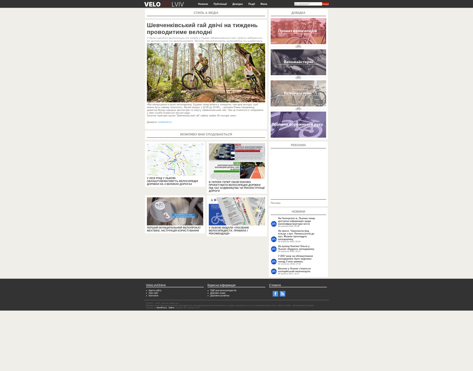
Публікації (220, 3)
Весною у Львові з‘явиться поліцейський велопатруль (294, 270)
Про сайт (153, 293)
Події (251, 3)
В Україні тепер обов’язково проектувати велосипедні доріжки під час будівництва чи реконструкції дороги (237, 186)
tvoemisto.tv (165, 122)
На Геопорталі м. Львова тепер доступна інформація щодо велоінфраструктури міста (296, 221)
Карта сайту (155, 290)
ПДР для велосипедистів (223, 290)
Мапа (264, 3)
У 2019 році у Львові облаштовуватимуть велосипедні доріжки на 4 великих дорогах (172, 181)
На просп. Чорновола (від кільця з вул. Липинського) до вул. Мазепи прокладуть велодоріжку (296, 235)
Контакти (153, 295)
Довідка (237, 3)
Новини (203, 3)
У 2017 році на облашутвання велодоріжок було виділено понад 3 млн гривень (295, 259)
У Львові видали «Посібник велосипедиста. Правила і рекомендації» (229, 230)
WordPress (162, 308)
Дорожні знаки (217, 293)
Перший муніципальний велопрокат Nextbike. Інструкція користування (174, 229)
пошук (325, 4)
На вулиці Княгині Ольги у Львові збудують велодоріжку (296, 247)
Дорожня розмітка (219, 295)
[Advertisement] (298, 173)
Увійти (171, 308)
